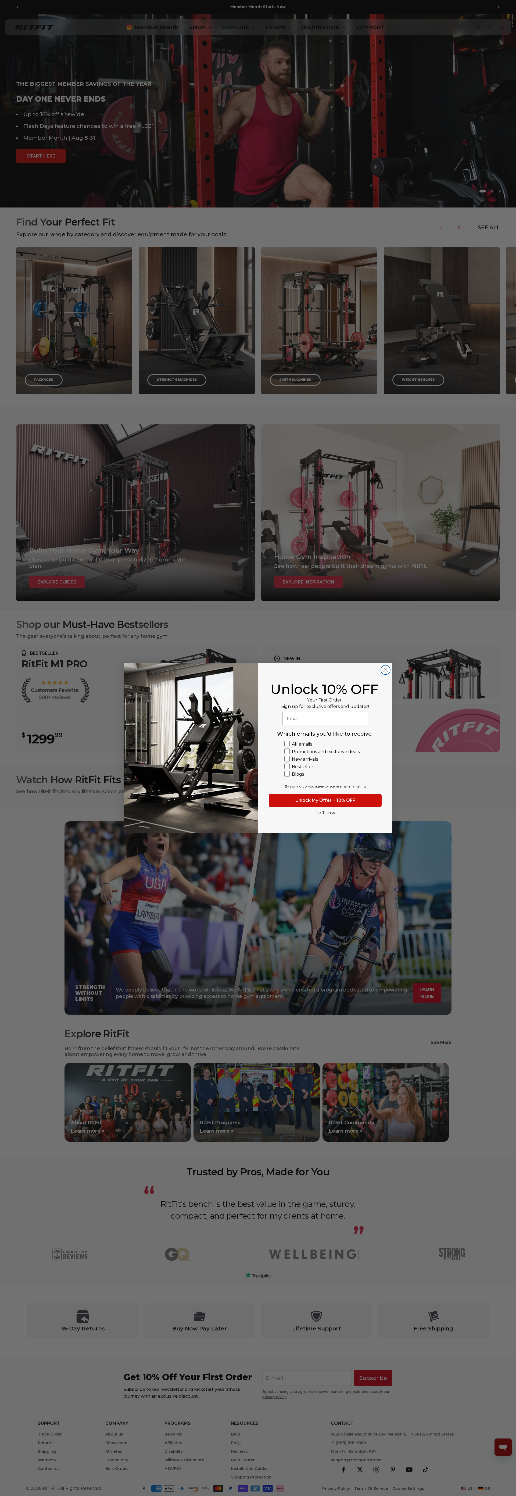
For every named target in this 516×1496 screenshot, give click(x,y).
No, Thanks (325, 812)
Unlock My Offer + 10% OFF (325, 800)
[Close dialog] (385, 670)
